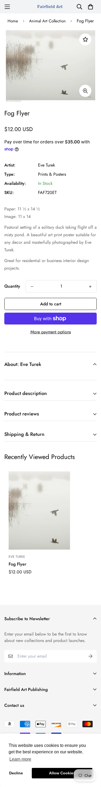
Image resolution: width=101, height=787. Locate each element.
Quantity (12, 286)
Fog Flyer (17, 564)
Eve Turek (46, 165)
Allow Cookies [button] (62, 773)
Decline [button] (16, 773)
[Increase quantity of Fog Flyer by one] (90, 286)
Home (13, 21)
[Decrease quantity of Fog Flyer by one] (32, 286)
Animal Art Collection (47, 21)
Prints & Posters (52, 174)
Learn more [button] (20, 759)
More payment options (50, 332)
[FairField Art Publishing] (50, 6)
